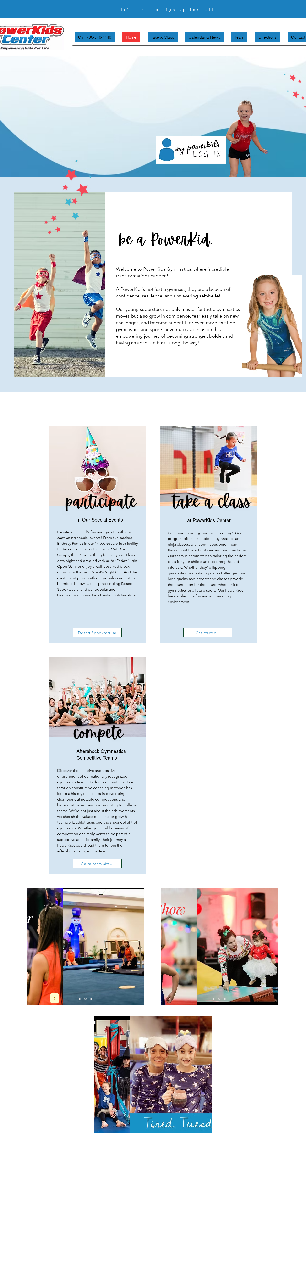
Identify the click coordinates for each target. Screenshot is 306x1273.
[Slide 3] (91, 999)
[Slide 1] (80, 999)
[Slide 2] (85, 999)
